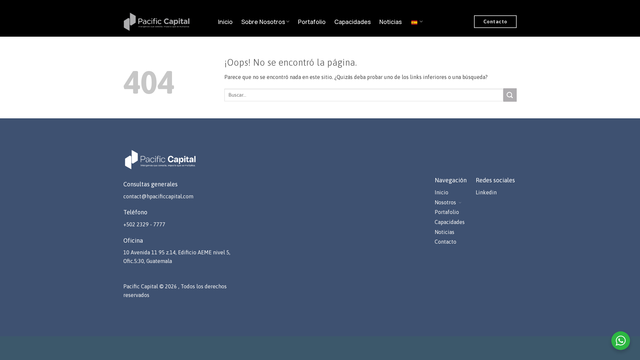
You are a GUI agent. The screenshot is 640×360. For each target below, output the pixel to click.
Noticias (390, 22)
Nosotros (445, 202)
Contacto (445, 242)
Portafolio (312, 22)
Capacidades (352, 22)
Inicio (225, 22)
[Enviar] (510, 94)
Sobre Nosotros (263, 22)
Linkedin (486, 192)
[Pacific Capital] (156, 21)
